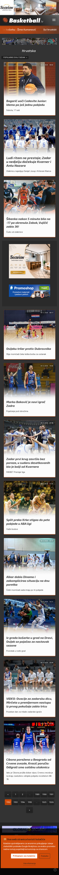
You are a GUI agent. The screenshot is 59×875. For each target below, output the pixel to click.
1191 (51, 794)
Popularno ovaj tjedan (14, 57)
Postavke (44, 856)
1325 (44, 802)
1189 (37, 794)
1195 (30, 802)
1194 (23, 802)
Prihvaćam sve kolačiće (24, 856)
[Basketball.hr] (22, 22)
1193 (16, 802)
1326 (51, 802)
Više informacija (29, 863)
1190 (44, 794)
